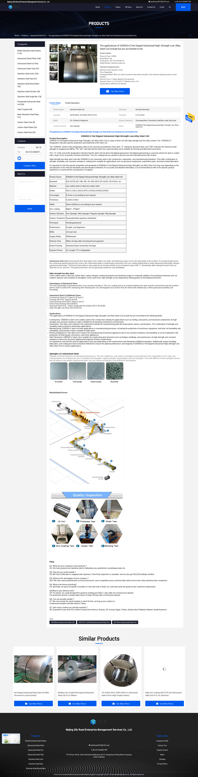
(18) (29, 97)
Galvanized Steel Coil (38, 35)
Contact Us (151, 7)
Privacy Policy (162, 764)
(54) (27, 63)
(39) (24, 109)
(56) (28, 103)
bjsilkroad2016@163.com (160, 2)
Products (107, 7)
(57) (28, 69)
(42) (27, 127)
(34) (28, 85)
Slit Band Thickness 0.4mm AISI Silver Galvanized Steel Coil (160, 694)
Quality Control (162, 750)
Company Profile (162, 741)
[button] (17, 674)
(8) (26, 122)
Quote (183, 7)
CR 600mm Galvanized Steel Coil (63, 622)
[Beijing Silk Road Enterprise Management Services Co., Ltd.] (14, 7)
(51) (27, 79)
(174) (29, 52)
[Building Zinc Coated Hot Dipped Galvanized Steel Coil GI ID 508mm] (33, 669)
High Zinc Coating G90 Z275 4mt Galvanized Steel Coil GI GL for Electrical (120, 694)
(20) (26, 132)
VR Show (128, 7)
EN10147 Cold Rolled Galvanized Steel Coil (94, 622)
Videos (118, 7)
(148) (29, 58)
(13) (28, 115)
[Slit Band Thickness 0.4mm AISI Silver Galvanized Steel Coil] (164, 669)
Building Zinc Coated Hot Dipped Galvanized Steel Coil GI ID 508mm (32, 694)
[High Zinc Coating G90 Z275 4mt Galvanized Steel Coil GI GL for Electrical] (121, 669)
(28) (28, 91)
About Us (139, 7)
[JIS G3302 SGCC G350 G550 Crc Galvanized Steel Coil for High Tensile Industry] (77, 669)
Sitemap (162, 759)
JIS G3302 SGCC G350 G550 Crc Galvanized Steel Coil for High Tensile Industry (76, 694)
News (162, 755)
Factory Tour (162, 745)
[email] (19, 158)
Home (98, 7)
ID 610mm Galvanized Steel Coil (125, 622)
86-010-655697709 (183, 2)
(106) (27, 74)
